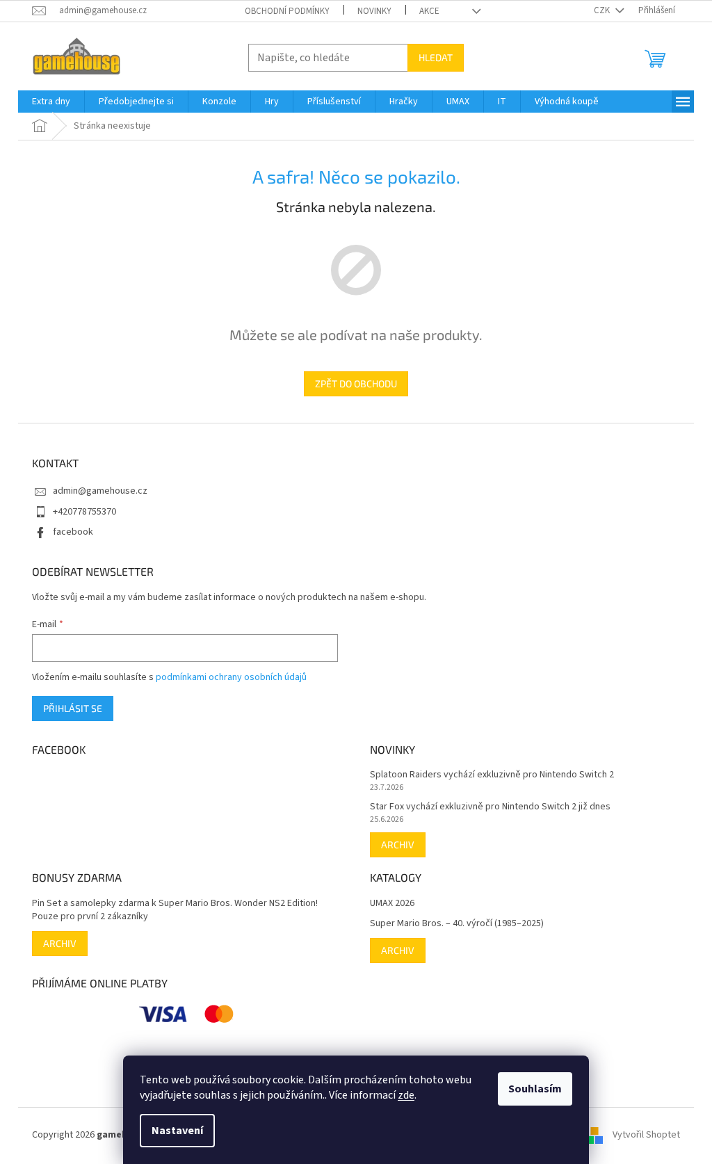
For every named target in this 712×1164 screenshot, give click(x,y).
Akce (429, 11)
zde (406, 1095)
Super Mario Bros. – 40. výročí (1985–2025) (457, 923)
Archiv (397, 844)
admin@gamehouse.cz (100, 491)
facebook (73, 532)
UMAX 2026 (392, 903)
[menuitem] (51, 101)
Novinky (374, 11)
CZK (603, 10)
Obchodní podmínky (287, 11)
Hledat (436, 57)
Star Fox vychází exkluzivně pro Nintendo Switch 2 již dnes (490, 807)
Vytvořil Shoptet (646, 1135)
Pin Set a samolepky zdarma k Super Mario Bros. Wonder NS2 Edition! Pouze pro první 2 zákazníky (175, 910)
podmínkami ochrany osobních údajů (231, 677)
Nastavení (177, 1130)
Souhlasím (535, 1089)
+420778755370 (84, 512)
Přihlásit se (72, 708)
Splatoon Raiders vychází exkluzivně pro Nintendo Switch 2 (492, 775)
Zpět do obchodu (356, 383)
